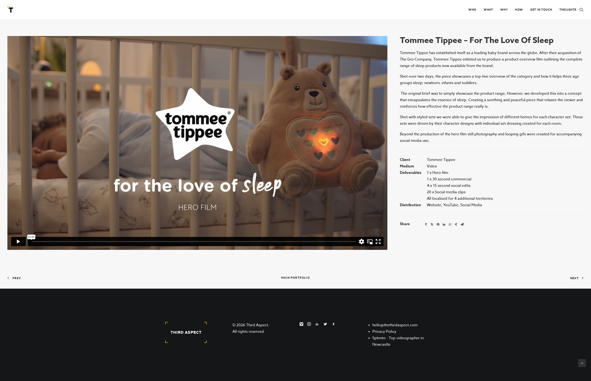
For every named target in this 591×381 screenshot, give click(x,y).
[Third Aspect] (10, 9)
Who (472, 10)
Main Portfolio (295, 278)
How (519, 10)
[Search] (581, 9)
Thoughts (567, 10)
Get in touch (541, 10)
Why (504, 10)
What (488, 10)
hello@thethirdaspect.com (395, 325)
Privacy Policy (384, 331)
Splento (379, 338)
